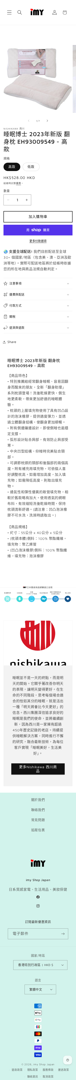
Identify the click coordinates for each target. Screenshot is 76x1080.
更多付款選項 (38, 241)
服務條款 (48, 1069)
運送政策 (63, 1069)
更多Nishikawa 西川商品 (38, 769)
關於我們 (38, 800)
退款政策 (17, 1069)
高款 (11, 167)
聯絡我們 (38, 810)
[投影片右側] (47, 121)
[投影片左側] (28, 121)
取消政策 (48, 1076)
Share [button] (11, 342)
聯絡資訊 (32, 1076)
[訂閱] (63, 933)
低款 (30, 167)
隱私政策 (32, 1069)
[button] (9, 12)
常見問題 (38, 820)
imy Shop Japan (44, 1064)
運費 (18, 183)
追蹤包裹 (38, 830)
